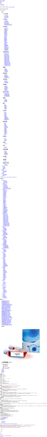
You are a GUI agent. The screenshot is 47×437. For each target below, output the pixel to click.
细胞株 (5, 68)
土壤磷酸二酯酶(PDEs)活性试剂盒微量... (6, 320)
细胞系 (3, 248)
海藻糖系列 (5, 46)
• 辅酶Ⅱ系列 (4, 194)
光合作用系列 (6, 35)
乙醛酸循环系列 (6, 45)
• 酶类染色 (4, 279)
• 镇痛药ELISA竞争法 (5, 221)
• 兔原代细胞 (4, 242)
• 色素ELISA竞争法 (5, 215)
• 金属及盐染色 (5, 277)
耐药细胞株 (5, 69)
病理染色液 (3, 267)
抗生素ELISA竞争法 (6, 56)
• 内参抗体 (4, 282)
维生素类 (5, 113)
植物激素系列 (6, 44)
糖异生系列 (5, 40)
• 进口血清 (4, 286)
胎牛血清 (5, 147)
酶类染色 (5, 134)
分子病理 (3, 293)
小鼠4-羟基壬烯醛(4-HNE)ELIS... (5, 303)
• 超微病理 (4, 295)
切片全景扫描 (6, 154)
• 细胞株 (4, 227)
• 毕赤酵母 (4, 254)
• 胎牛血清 (4, 287)
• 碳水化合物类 (5, 264)
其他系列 (5, 37)
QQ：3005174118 (2, 435)
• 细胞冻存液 (4, 232)
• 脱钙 (3, 288)
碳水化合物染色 (6, 127)
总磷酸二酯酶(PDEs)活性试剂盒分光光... (6, 321)
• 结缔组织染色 (5, 271)
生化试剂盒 (3, 189)
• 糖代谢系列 (4, 200)
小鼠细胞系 (5, 101)
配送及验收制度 (5, 174)
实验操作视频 (4, 171)
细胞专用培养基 (4, 244)
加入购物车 (5, 368)
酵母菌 (5, 104)
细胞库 (3, 226)
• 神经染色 (4, 273)
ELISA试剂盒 (4, 180)
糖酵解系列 (5, 39)
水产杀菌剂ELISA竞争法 (7, 65)
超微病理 (5, 161)
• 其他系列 (4, 199)
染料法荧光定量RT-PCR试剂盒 (8, 24)
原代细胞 (3, 238)
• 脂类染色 (4, 274)
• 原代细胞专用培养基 (5, 246)
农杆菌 (5, 105)
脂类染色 (5, 129)
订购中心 (3, 173)
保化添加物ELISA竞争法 (7, 63)
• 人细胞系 (4, 249)
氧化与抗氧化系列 (6, 47)
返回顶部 (19, 427)
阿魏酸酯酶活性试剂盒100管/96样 (6, 311)
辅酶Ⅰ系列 (5, 31)
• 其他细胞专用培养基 (5, 247)
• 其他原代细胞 (5, 243)
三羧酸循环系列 (6, 50)
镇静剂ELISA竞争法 (6, 55)
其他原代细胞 (6, 90)
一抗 (5, 137)
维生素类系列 (6, 42)
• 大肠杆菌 (4, 256)
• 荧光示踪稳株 (5, 229)
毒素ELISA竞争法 (6, 53)
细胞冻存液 (5, 75)
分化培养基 (5, 81)
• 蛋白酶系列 (4, 192)
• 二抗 (3, 281)
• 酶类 (3, 258)
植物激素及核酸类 (6, 118)
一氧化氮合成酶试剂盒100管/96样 (6, 323)
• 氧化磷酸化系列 (5, 211)
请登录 (1, 1)
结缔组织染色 (6, 126)
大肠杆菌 (5, 108)
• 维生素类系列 (5, 204)
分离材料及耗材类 (6, 119)
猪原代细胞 (5, 89)
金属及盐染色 (6, 132)
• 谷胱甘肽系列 (5, 195)
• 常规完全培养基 (5, 237)
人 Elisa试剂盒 (6, 15)
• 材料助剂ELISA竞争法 (6, 222)
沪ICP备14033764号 (15, 427)
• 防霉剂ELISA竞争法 (5, 220)
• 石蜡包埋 (4, 289)
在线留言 (4, 168)
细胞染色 (5, 125)
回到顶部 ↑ (1, 436)
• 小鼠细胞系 (4, 251)
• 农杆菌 (4, 253)
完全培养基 (5, 80)
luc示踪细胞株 (6, 71)
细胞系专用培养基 (6, 93)
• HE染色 (4, 269)
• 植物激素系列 (5, 206)
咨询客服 (8, 368)
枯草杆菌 (5, 107)
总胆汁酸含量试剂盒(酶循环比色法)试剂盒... (7, 324)
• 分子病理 (4, 294)
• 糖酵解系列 (4, 201)
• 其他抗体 (4, 283)
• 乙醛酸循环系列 (5, 207)
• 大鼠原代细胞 (5, 241)
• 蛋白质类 (4, 262)
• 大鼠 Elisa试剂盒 (5, 181)
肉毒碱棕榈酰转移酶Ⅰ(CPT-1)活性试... (6, 313)
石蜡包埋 (5, 151)
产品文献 (4, 172)
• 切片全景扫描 (5, 292)
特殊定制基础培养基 (6, 77)
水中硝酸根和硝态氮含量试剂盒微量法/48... (7, 304)
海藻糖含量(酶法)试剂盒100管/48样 (6, 315)
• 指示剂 (4, 278)
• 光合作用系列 (5, 197)
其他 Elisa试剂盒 (6, 17)
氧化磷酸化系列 (6, 49)
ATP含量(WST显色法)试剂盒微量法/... (6, 305)
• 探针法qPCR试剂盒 (5, 187)
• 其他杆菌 (4, 257)
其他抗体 (5, 140)
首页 (2, 11)
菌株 (3, 252)
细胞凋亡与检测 (4, 296)
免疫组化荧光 (6, 153)
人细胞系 (5, 99)
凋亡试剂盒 (5, 164)
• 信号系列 (4, 205)
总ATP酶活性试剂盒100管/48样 (5, 318)
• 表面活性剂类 (5, 263)
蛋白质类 (5, 115)
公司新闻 (4, 167)
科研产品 (3, 12)
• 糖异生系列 (4, 202)
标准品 (3, 284)
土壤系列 (5, 41)
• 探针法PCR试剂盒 (5, 186)
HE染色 (5, 124)
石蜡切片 (5, 152)
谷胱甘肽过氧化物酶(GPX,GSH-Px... (6, 308)
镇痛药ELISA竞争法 (6, 61)
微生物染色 (5, 130)
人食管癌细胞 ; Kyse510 (5, 417)
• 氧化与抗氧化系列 (5, 209)
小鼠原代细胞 (6, 87)
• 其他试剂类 (4, 266)
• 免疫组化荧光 (5, 291)
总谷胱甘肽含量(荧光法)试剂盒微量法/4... (7, 316)
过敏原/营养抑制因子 (6, 60)
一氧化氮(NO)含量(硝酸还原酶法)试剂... (6, 310)
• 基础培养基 (4, 231)
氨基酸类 (5, 116)
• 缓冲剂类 (4, 261)
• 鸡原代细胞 (4, 239)
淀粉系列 (5, 34)
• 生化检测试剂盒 (5, 190)
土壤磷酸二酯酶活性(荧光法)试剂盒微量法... (7, 319)
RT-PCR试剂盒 (6, 21)
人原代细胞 (5, 86)
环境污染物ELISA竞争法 (7, 62)
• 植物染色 (4, 276)
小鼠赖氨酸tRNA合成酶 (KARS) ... (6, 300)
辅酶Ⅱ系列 (5, 32)
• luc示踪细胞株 (5, 230)
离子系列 (5, 36)
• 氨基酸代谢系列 (5, 191)
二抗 (5, 138)
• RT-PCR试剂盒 (5, 185)
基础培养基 (5, 74)
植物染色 (5, 131)
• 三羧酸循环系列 (5, 212)
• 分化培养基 (4, 236)
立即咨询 (10, 435)
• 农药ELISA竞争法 (5, 214)
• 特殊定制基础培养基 (5, 234)
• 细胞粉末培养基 (5, 233)
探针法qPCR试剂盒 (6, 23)
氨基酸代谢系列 (6, 29)
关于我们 (4, 166)
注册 (3, 1)
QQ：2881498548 (7, 435)
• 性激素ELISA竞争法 (5, 217)
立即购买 (3, 368)
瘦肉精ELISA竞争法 (6, 57)
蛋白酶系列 (5, 30)
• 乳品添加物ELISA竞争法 (6, 224)
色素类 (5, 114)
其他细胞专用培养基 (6, 95)
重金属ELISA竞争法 (6, 58)
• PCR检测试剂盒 (5, 184)
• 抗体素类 (4, 259)
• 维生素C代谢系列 (5, 210)
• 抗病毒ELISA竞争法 (5, 219)
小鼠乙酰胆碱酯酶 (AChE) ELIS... (6, 301)
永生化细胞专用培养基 (7, 96)
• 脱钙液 (4, 268)
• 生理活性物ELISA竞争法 (6, 225)
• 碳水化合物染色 (5, 272)
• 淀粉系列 (4, 196)
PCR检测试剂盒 (6, 20)
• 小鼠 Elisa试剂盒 (5, 182)
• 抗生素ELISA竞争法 (5, 216)
